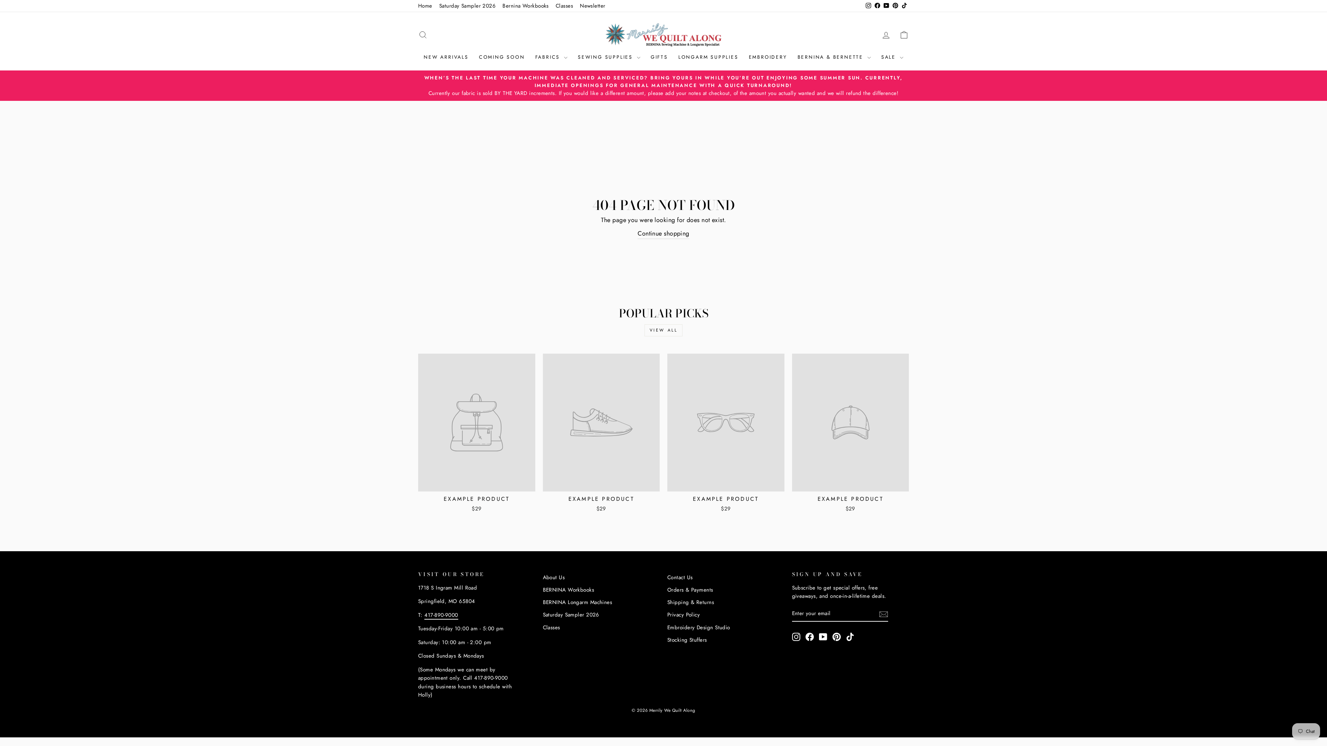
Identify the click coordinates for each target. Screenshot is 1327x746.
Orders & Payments (690, 590)
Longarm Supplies (708, 57)
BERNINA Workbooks (568, 590)
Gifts (659, 57)
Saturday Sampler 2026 (467, 6)
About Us (554, 577)
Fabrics (548, 57)
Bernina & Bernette (832, 57)
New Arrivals (446, 57)
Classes (564, 6)
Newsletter (592, 6)
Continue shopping (663, 233)
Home (425, 6)
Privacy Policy (683, 615)
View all (664, 330)
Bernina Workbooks (525, 6)
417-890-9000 (441, 615)
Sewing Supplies (606, 57)
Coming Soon (502, 57)
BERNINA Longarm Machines (577, 602)
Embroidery (768, 57)
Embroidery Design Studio (698, 627)
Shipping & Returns (690, 602)
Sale (889, 57)
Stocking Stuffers (687, 640)
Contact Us (680, 577)
